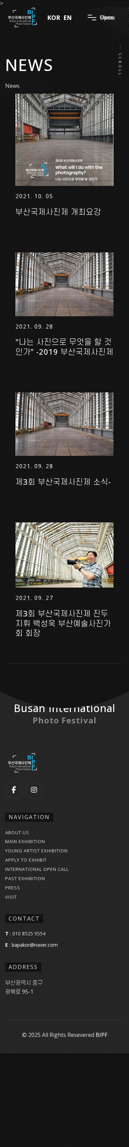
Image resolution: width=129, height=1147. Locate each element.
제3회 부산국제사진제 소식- (63, 482)
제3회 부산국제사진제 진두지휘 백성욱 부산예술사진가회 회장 (63, 623)
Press (12, 888)
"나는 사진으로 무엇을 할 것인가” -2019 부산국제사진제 (64, 346)
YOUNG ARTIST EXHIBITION (36, 851)
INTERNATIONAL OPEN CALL (37, 869)
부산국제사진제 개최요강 (58, 212)
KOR (53, 18)
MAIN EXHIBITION (25, 841)
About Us (17, 833)
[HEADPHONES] (64, 140)
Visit (11, 897)
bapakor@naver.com (35, 945)
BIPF (101, 1035)
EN (67, 18)
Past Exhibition (25, 879)
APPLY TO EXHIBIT (26, 860)
